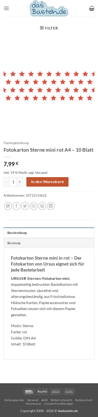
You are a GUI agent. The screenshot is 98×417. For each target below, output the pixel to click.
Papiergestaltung (16, 143)
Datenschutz (84, 400)
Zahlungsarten (14, 400)
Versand (41, 172)
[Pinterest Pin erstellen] (42, 206)
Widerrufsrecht (61, 400)
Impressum (33, 403)
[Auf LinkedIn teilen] (51, 206)
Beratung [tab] (13, 243)
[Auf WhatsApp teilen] (8, 206)
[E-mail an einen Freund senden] (34, 206)
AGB (44, 400)
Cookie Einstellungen (58, 403)
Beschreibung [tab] (17, 233)
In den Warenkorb (47, 181)
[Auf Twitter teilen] (25, 206)
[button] (6, 8)
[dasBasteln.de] (49, 8)
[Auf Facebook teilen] (16, 206)
